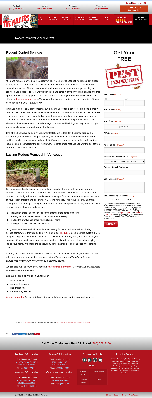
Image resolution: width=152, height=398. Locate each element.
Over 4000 (124, 20)
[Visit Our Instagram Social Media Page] (90, 360)
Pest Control (27, 322)
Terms (124, 395)
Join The (141, 19)
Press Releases (134, 395)
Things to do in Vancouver (84, 322)
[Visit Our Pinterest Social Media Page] (95, 360)
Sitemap (108, 395)
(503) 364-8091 (44, 8)
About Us (142, 3)
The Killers (65, 233)
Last (126, 99)
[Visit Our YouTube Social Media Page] (100, 360)
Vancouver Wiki (72, 322)
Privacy (116, 395)
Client (108, 19)
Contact (94, 19)
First (105, 99)
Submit (110, 223)
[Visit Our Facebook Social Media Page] (84, 360)
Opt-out (129, 200)
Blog (134, 3)
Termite (67, 19)
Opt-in (117, 200)
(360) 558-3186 (101, 8)
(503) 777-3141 (16, 8)
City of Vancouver (62, 322)
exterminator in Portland (60, 267)
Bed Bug (53, 19)
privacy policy (126, 213)
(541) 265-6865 (73, 8)
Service (80, 19)
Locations (126, 3)
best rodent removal (26, 99)
